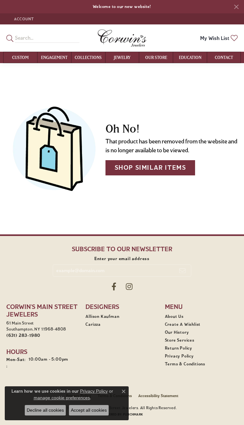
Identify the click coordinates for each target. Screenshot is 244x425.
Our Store (156, 57)
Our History (177, 332)
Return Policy (178, 348)
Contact (224, 57)
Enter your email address (122, 259)
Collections (88, 57)
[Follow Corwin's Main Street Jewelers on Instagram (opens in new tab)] (129, 287)
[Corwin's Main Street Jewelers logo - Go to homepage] (122, 37)
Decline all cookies (45, 410)
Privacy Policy (179, 356)
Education (190, 57)
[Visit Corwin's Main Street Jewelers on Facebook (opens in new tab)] (113, 287)
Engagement (54, 57)
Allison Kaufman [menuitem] (102, 316)
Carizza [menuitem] (93, 324)
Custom (20, 57)
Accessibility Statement (158, 396)
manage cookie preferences (62, 397)
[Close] (236, 7)
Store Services (179, 340)
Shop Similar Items (150, 167)
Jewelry (122, 57)
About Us (174, 316)
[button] (23, 18)
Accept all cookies (89, 410)
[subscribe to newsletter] (182, 270)
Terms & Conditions (185, 364)
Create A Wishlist (183, 324)
